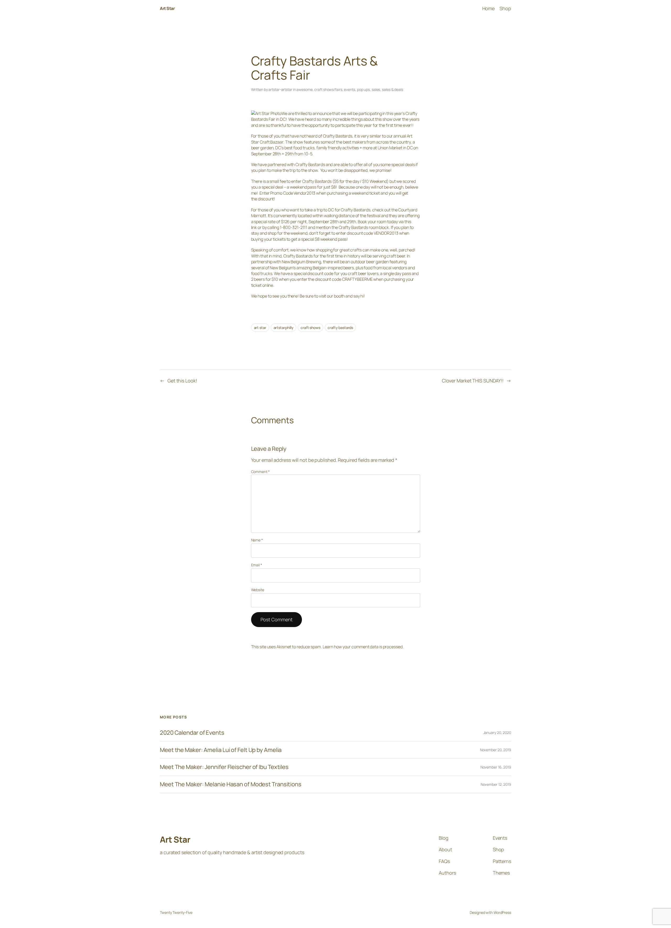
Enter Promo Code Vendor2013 (287, 193)
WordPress (502, 912)
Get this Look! (182, 380)
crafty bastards (340, 327)
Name (257, 539)
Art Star (167, 8)
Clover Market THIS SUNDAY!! (473, 380)
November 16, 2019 (495, 767)
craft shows (310, 327)
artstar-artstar (280, 89)
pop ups (363, 89)
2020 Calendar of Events (192, 732)
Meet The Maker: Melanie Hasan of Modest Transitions (230, 784)
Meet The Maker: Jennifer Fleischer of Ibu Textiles (224, 767)
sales (376, 89)
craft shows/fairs (328, 89)
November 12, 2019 (496, 784)
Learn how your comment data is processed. (363, 647)
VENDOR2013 (386, 233)
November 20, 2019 (495, 749)
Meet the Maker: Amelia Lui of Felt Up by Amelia (221, 750)
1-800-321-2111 (293, 227)
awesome (304, 89)
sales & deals (392, 89)
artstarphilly (284, 327)
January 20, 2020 (497, 732)
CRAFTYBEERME (357, 279)
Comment (260, 471)
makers (359, 142)
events (349, 89)
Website (257, 589)
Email (256, 564)
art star (260, 327)
